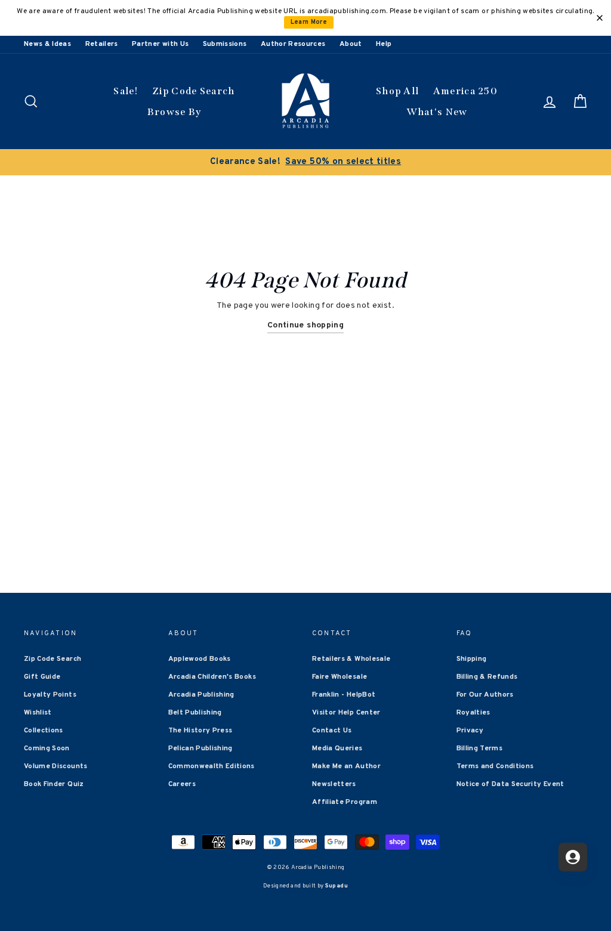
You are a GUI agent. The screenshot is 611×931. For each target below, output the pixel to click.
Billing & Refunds (487, 677)
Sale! (125, 91)
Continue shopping (305, 325)
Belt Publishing (195, 712)
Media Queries (337, 748)
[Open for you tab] (572, 857)
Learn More (309, 22)
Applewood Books (199, 659)
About (351, 44)
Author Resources (293, 44)
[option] (305, 162)
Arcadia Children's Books (212, 677)
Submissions (225, 44)
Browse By (174, 111)
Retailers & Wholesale (351, 659)
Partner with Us (160, 44)
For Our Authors (485, 695)
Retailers (101, 44)
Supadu (336, 886)
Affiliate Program (344, 802)
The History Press (200, 730)
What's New (437, 111)
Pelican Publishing (200, 748)
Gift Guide (42, 677)
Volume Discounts (56, 766)
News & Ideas (47, 44)
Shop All (397, 91)
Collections (43, 730)
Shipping (471, 659)
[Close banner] (599, 18)
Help (383, 44)
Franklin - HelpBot (343, 695)
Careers (182, 784)
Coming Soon (47, 748)
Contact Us (332, 730)
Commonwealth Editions (211, 766)
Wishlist (38, 712)
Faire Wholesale (339, 677)
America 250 (465, 91)
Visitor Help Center (346, 712)
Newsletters (334, 784)
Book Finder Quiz (54, 784)
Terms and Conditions (495, 766)
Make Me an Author (346, 766)
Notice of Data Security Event (510, 784)
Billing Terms (479, 748)
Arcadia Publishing (201, 695)
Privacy (469, 730)
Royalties (473, 712)
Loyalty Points (50, 695)
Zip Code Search (193, 91)
